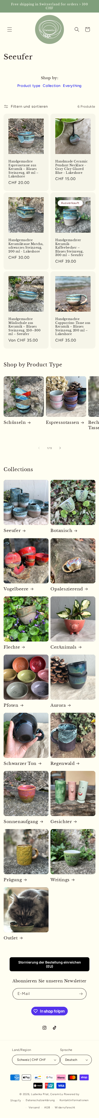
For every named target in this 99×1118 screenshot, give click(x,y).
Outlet (11, 938)
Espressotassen (62, 422)
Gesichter (61, 821)
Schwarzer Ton (20, 763)
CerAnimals (63, 647)
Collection (52, 86)
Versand (34, 1107)
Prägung (13, 879)
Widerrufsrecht (65, 1107)
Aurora (58, 705)
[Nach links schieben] (39, 448)
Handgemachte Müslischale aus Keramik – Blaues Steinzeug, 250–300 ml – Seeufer (24, 326)
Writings (60, 879)
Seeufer (12, 530)
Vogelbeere (16, 589)
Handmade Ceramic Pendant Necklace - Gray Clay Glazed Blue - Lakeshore (71, 167)
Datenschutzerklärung (40, 1100)
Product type (28, 86)
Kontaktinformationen (74, 1100)
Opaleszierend (66, 589)
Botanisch (61, 530)
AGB (47, 1107)
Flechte (12, 647)
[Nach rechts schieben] (60, 448)
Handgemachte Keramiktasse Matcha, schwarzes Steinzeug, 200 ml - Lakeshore (25, 245)
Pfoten (11, 705)
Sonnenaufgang (21, 821)
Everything (72, 86)
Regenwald (62, 763)
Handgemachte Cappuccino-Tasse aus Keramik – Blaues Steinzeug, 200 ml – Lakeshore (72, 326)
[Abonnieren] (81, 993)
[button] (9, 29)
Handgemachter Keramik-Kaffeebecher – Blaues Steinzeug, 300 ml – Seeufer (69, 247)
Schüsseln (15, 422)
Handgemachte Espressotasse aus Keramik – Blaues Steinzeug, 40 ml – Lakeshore (23, 169)
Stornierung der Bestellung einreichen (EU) (49, 964)
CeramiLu (56, 1094)
